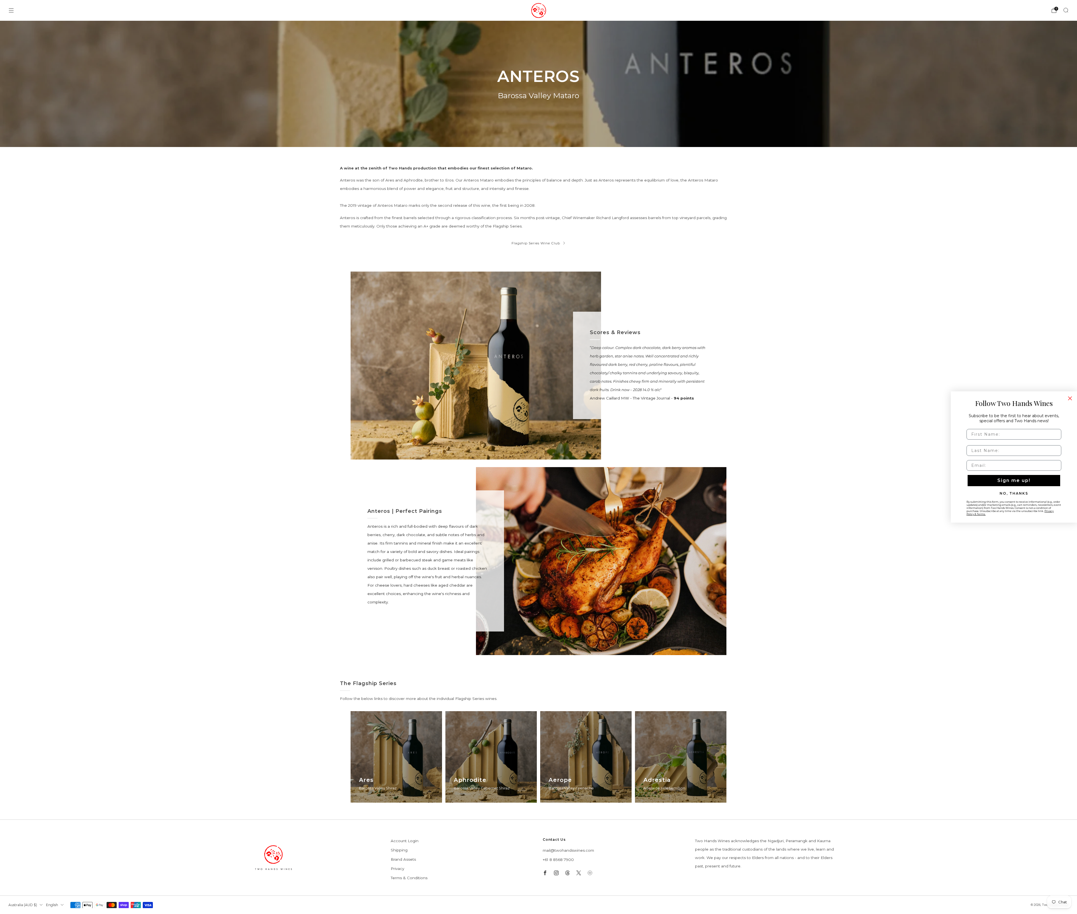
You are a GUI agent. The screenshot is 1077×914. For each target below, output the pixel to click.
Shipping (399, 850)
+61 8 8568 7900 (558, 859)
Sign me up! (1013, 480)
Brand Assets (403, 859)
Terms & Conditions (409, 878)
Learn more (370, 801)
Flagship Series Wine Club (536, 243)
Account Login (404, 841)
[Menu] (11, 10)
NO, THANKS (1014, 493)
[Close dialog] (1070, 398)
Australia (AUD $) (22, 905)
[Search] (1066, 10)
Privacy (397, 868)
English (52, 905)
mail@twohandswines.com (568, 850)
